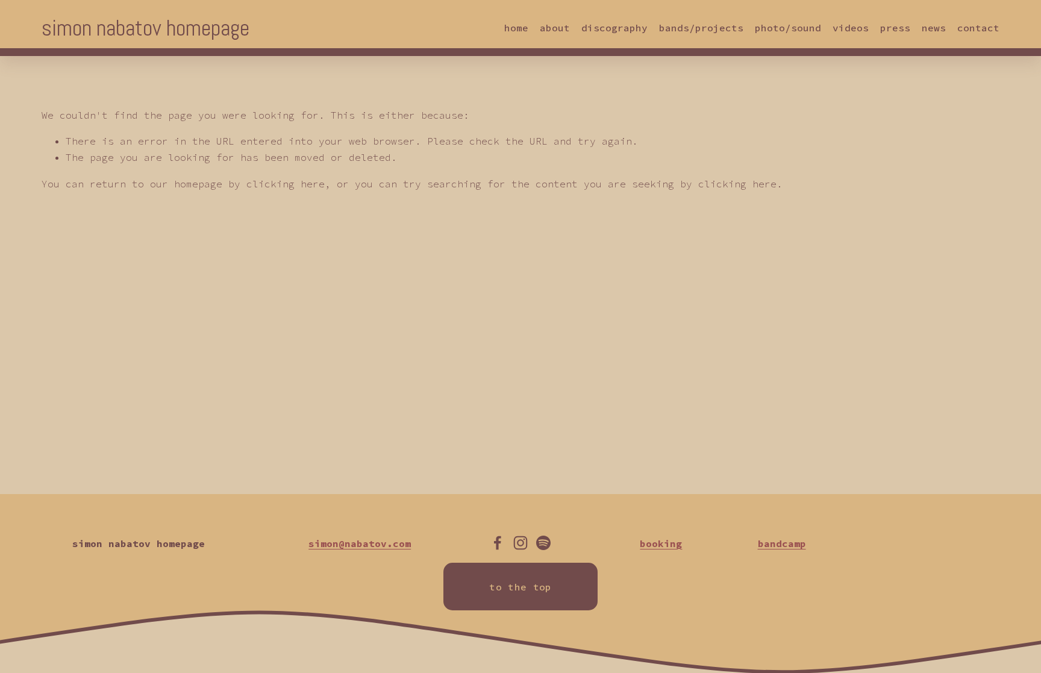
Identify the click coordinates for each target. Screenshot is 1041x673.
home (516, 28)
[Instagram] (520, 543)
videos (851, 28)
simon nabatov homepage (145, 28)
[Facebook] (497, 543)
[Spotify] (543, 543)
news (934, 28)
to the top (520, 587)
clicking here (285, 184)
